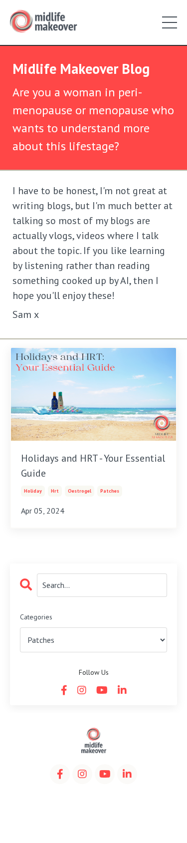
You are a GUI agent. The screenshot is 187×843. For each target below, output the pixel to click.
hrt (55, 491)
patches (109, 491)
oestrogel (79, 491)
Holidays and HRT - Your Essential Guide (93, 466)
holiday (33, 491)
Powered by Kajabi (94, 817)
